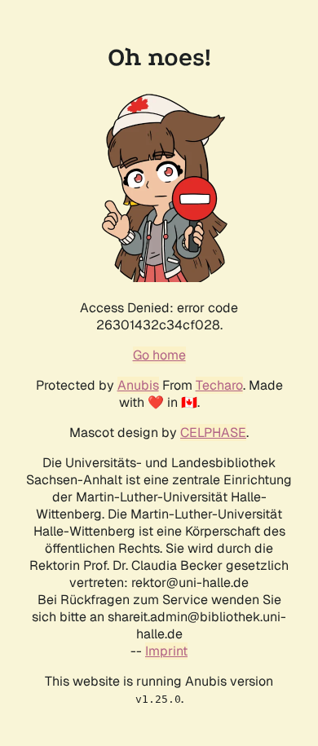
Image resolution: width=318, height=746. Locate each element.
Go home (159, 355)
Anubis (138, 385)
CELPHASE (213, 432)
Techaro (219, 385)
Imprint (166, 651)
